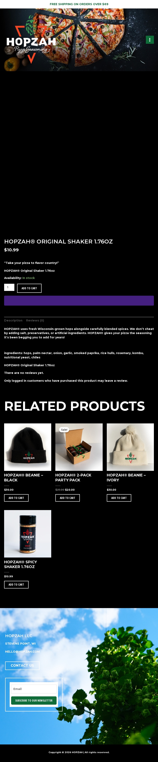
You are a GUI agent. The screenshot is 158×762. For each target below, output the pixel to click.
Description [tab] (13, 320)
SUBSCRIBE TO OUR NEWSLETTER (33, 700)
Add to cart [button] (16, 498)
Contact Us (22, 665)
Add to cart (29, 288)
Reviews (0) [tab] (35, 320)
